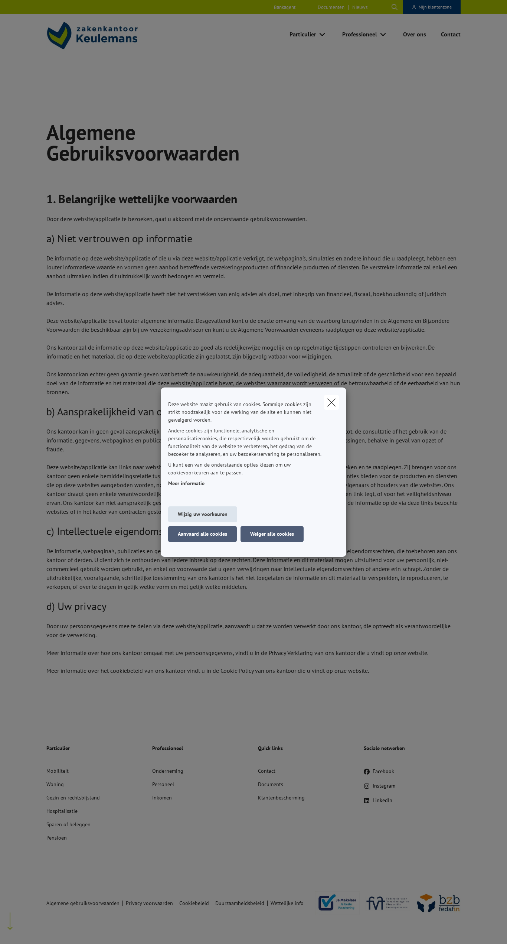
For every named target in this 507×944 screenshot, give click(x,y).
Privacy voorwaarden (149, 903)
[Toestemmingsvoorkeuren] (29, 929)
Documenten (331, 7)
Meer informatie (186, 483)
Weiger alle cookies (272, 534)
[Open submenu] (322, 34)
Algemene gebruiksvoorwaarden (83, 903)
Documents (270, 784)
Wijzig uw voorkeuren (203, 514)
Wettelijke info (287, 903)
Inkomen (162, 797)
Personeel (163, 784)
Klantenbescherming (281, 797)
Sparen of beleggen (68, 824)
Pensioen (56, 837)
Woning (55, 784)
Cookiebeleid (194, 903)
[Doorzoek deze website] (394, 7)
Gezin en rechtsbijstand (73, 797)
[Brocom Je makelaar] (334, 903)
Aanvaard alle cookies (202, 534)
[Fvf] (385, 903)
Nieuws (359, 7)
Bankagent (284, 7)
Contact (266, 771)
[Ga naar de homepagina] (120, 34)
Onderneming (167, 771)
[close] (331, 402)
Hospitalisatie (62, 811)
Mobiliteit (57, 771)
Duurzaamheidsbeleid (239, 903)
